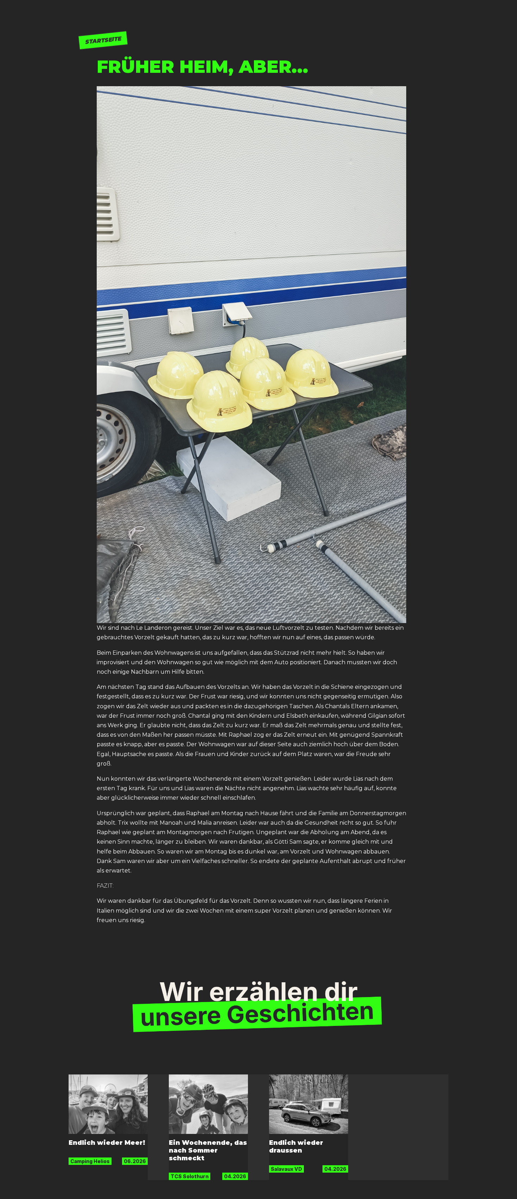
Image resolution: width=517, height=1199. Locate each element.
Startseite (102, 40)
